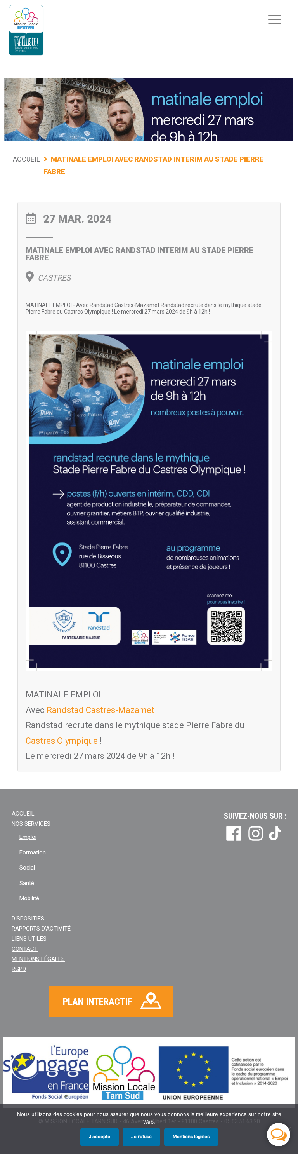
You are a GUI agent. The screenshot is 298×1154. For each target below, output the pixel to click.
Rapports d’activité (41, 928)
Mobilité (29, 898)
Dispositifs (28, 918)
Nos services (31, 823)
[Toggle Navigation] (274, 20)
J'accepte (99, 1136)
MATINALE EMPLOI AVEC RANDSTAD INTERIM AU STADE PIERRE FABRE (139, 254)
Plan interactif (97, 1001)
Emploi (27, 836)
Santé (26, 883)
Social (27, 867)
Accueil (26, 159)
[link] (100, 710)
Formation (32, 852)
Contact (25, 948)
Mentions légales (38, 958)
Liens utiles (29, 938)
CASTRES (53, 277)
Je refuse (141, 1136)
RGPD (19, 969)
